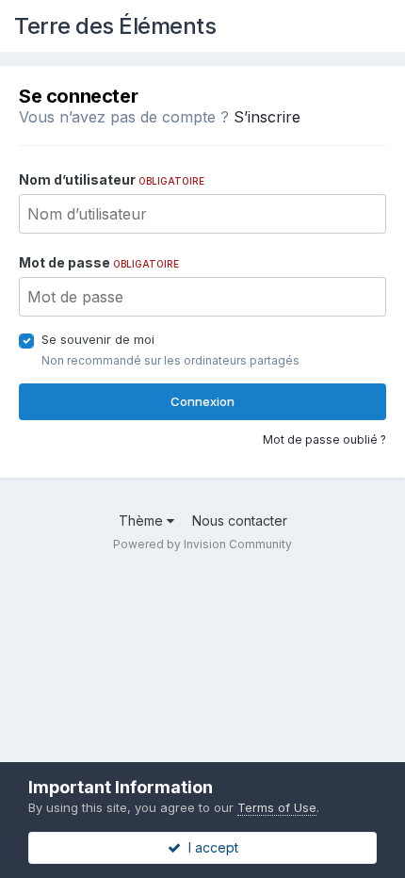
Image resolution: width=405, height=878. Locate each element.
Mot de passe (99, 262)
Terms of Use (276, 807)
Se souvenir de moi (97, 339)
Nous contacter (239, 520)
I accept (209, 847)
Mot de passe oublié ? (324, 439)
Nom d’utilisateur (111, 179)
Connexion (202, 401)
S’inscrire (267, 116)
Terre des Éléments (115, 26)
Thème (143, 520)
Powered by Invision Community (202, 544)
